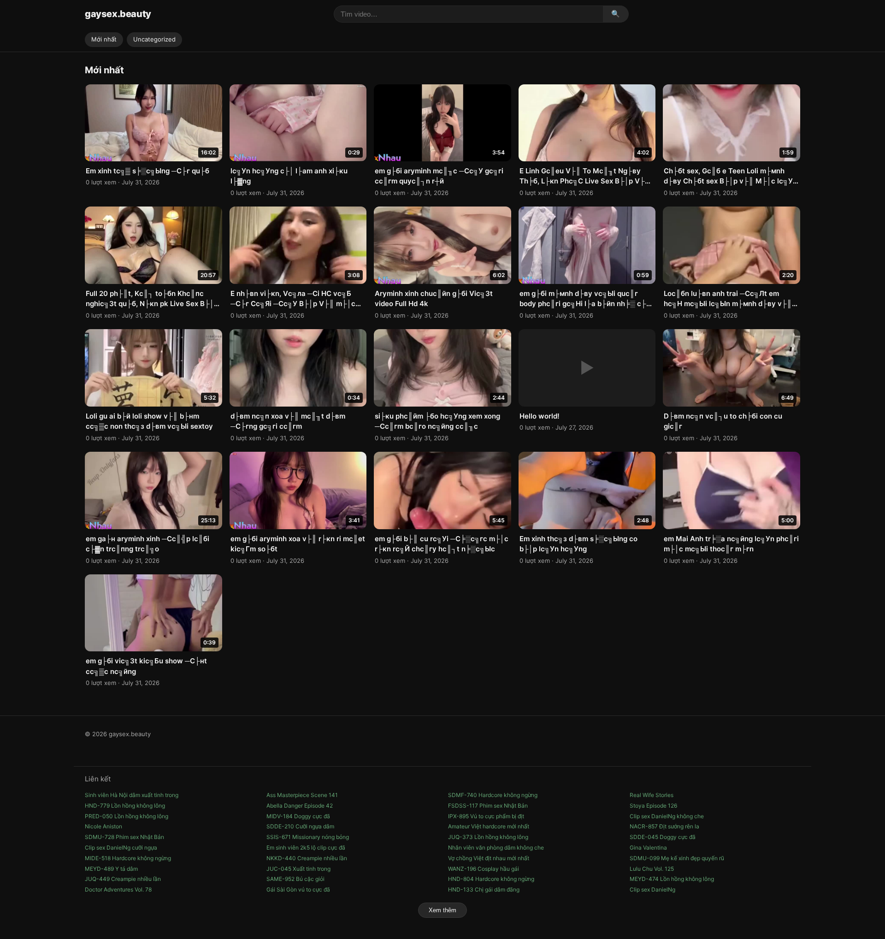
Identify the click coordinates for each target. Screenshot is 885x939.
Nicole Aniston (103, 826)
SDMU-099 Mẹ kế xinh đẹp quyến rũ (677, 858)
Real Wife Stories (651, 794)
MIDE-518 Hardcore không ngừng (128, 858)
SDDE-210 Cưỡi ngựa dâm (300, 826)
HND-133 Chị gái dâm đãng (483, 889)
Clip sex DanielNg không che (667, 816)
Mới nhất (104, 39)
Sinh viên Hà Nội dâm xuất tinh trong (131, 794)
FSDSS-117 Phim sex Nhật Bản (488, 805)
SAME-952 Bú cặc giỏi (295, 878)
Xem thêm (442, 910)
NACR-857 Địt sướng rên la (664, 826)
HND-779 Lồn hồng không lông (125, 805)
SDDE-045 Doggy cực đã (663, 836)
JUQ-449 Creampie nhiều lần (123, 878)
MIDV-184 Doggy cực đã (298, 816)
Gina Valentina (648, 847)
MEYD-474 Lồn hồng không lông (672, 878)
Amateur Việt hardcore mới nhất (488, 826)
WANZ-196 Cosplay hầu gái (483, 868)
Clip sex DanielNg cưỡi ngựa (121, 847)
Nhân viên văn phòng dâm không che (496, 847)
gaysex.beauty (118, 13)
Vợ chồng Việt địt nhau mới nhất (488, 858)
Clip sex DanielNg (652, 889)
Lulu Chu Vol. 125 (652, 868)
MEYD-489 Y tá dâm (111, 868)
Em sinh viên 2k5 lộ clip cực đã (305, 847)
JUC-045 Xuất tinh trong (298, 868)
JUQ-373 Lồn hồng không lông (488, 836)
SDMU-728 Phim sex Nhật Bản (124, 836)
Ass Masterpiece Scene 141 (302, 794)
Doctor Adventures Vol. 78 (118, 889)
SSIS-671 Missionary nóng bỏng (307, 836)
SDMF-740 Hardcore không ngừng (492, 794)
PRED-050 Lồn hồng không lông (126, 816)
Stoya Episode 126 (653, 805)
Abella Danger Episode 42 (299, 805)
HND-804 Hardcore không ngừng (491, 878)
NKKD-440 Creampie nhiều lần (306, 858)
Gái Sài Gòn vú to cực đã (298, 889)
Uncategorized (154, 39)
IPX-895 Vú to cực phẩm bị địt (486, 816)
